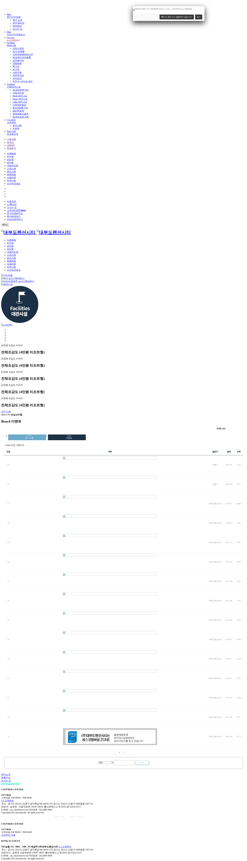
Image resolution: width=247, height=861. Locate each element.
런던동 (10, 156)
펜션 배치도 (19, 23)
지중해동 (11, 153)
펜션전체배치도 (15, 213)
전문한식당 (18, 75)
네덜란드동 (12, 165)
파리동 (10, 159)
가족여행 (11, 139)
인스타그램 (230, 429)
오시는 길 (17, 29)
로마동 (10, 162)
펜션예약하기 (14, 216)
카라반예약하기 (15, 219)
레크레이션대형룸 (22, 57)
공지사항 (17, 125)
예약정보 (17, 26)
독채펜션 (11, 148)
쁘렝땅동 (11, 174)
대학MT (11, 145)
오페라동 (11, 177)
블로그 (242, 429)
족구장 (16, 66)
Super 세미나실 (20, 99)
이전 (3, 411)
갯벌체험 (17, 63)
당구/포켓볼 (19, 51)
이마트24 (17, 78)
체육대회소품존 (21, 114)
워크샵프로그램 (21, 117)
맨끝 (128, 752)
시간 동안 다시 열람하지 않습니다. (176, 17)
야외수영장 (18, 48)
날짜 (229, 451)
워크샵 (10, 142)
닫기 (199, 17)
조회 (239, 451)
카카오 (236, 429)
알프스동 (11, 171)
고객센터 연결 (8, 835)
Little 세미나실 (20, 102)
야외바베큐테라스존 (23, 54)
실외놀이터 (18, 60)
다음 (8, 411)
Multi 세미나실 (20, 96)
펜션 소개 (17, 20)
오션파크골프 (14, 183)
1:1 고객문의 (7, 800)
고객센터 (16, 210)
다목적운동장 (19, 105)
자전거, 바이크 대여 (23, 81)
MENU (5, 225)
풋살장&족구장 (20, 108)
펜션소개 (5, 774)
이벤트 (16, 128)
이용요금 (11, 201)
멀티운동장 (18, 111)
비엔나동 (11, 180)
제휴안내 (5, 777)
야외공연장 (18, 93)
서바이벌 (17, 72)
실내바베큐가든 (21, 90)
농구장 (16, 69)
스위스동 (11, 168)
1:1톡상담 (12, 204)
